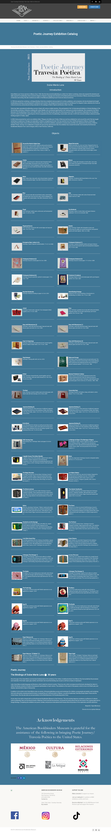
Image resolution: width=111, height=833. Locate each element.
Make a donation (76, 793)
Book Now (82, 7)
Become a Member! (77, 802)
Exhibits (35, 20)
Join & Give (81, 20)
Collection (57, 20)
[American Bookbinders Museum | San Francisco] (22, 11)
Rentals (69, 20)
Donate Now (94, 7)
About (92, 20)
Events (45, 20)
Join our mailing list (77, 797)
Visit (25, 20)
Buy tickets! (44, 804)
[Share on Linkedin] (24, 778)
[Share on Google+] (21, 778)
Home (18, 20)
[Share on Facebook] (18, 778)
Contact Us (44, 799)
